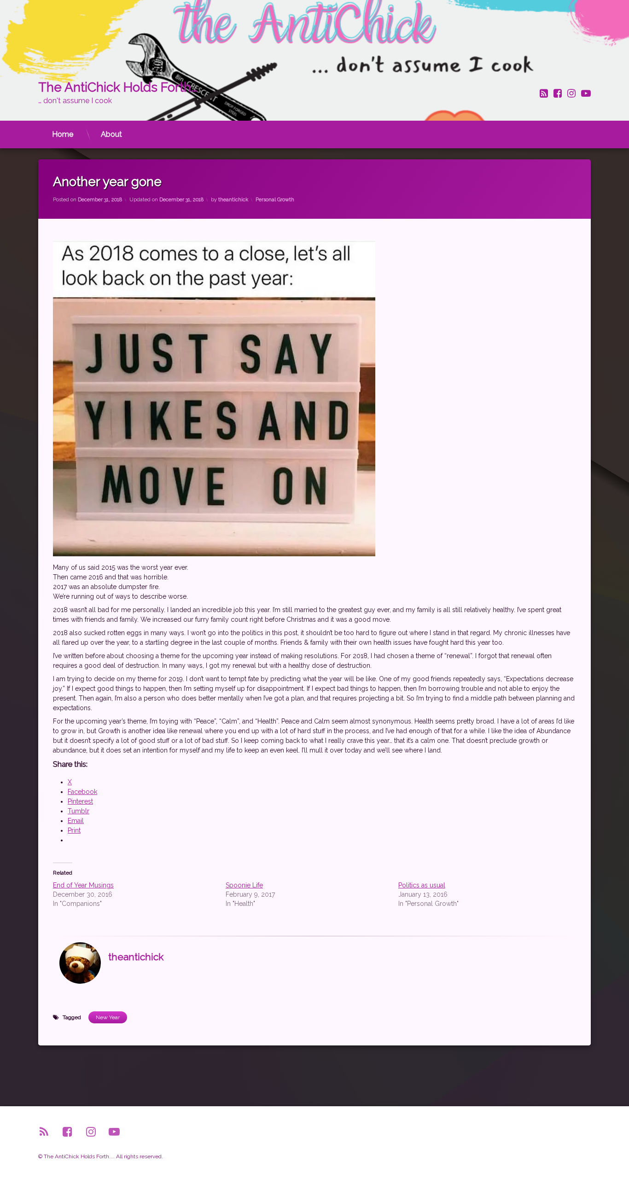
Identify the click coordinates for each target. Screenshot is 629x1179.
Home (62, 134)
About (111, 134)
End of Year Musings (83, 885)
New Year (108, 1017)
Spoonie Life (244, 885)
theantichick (233, 200)
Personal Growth (275, 200)
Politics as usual (421, 885)
